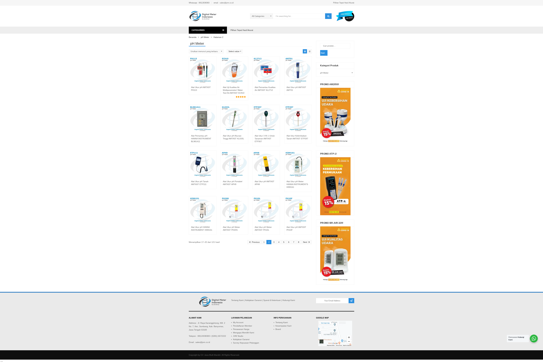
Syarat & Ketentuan (272, 300)
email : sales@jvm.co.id (223, 3)
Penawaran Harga (241, 329)
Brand (278, 329)
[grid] (305, 51)
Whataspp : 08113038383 (199, 3)
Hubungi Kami (288, 300)
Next (305, 242)
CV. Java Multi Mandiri (211, 355)
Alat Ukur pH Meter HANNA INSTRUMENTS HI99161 (297, 184)
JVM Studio (238, 336)
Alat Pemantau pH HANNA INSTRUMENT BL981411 (201, 139)
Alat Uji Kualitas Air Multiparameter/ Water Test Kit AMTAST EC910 (233, 90)
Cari (323, 53)
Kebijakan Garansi (253, 300)
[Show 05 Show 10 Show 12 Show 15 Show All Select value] (235, 51)
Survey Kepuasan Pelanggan (246, 343)
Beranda (192, 37)
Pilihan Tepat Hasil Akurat (343, 3)
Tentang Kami (237, 300)
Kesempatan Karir (283, 326)
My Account (238, 322)
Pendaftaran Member (242, 326)
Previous (256, 242)
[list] (310, 51)
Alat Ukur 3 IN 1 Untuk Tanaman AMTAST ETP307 (265, 139)
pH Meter (205, 37)
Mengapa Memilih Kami (243, 332)
